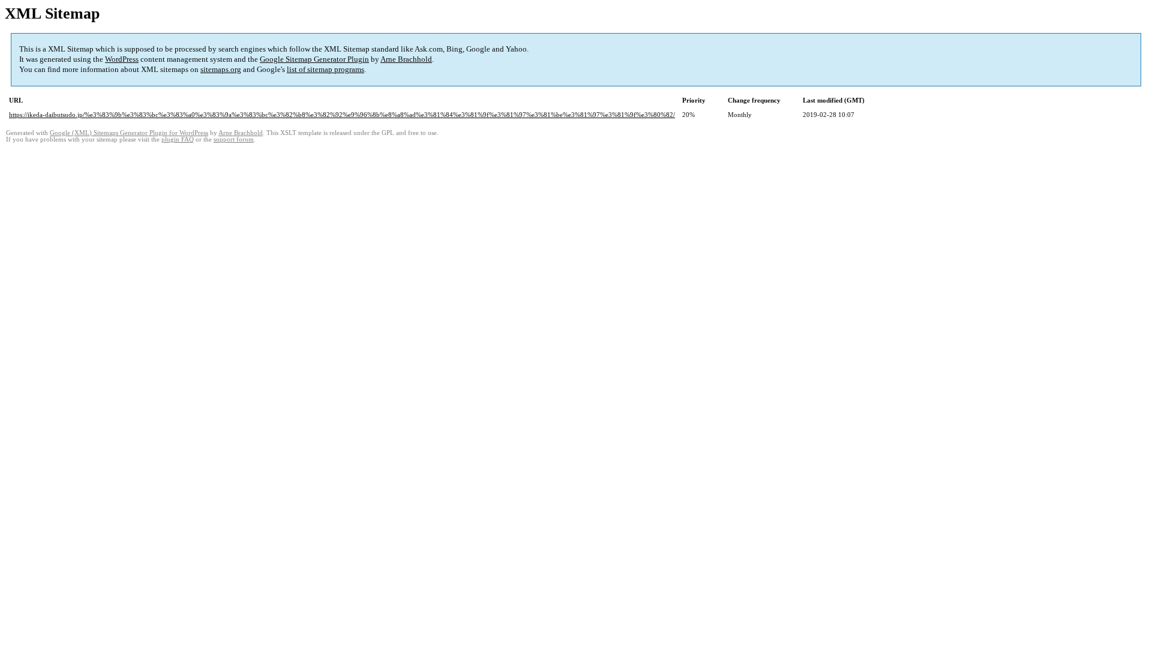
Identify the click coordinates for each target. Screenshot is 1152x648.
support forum (234, 139)
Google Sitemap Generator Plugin (314, 59)
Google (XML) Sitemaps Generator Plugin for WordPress (129, 133)
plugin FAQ (177, 139)
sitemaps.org (220, 69)
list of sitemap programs (325, 69)
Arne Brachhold (406, 59)
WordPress (122, 59)
